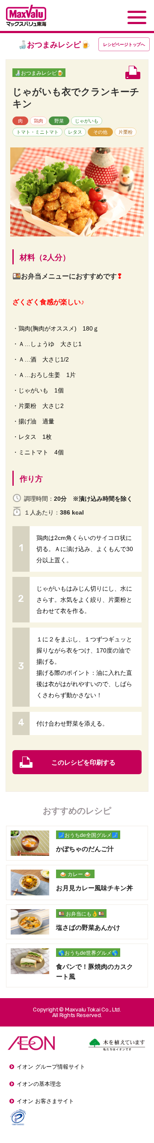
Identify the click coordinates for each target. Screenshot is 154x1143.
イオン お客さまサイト (45, 1101)
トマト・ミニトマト (37, 132)
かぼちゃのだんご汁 (85, 848)
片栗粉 (125, 132)
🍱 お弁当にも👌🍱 (81, 914)
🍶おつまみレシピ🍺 (39, 73)
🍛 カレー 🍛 (75, 874)
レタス (75, 132)
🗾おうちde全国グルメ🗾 (88, 835)
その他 (100, 132)
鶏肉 (38, 120)
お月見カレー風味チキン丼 (94, 888)
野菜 (59, 120)
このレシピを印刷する (83, 762)
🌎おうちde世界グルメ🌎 (88, 953)
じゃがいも (86, 120)
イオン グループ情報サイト (51, 1066)
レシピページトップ (124, 44)
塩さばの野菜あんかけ (88, 927)
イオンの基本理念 (39, 1084)
